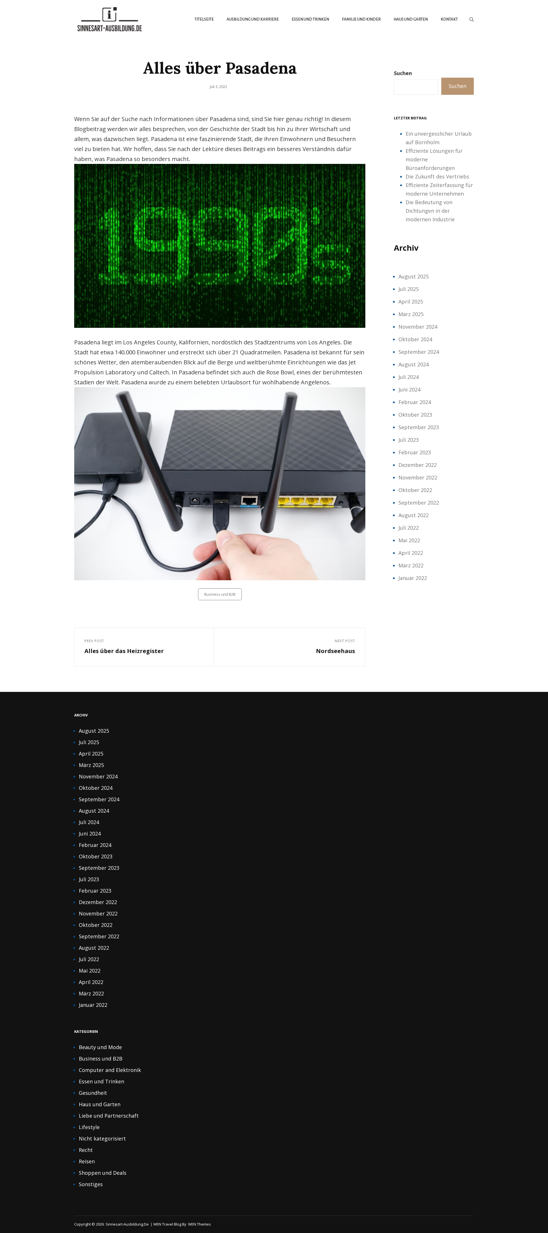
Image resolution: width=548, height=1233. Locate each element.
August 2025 (413, 276)
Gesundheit (93, 1092)
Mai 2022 (409, 540)
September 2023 (418, 427)
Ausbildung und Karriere (253, 19)
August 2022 (413, 515)
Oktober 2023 (415, 414)
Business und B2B (219, 594)
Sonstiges (91, 1184)
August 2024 (413, 364)
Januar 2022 (412, 578)
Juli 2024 (408, 376)
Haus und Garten (411, 19)
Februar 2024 (414, 402)
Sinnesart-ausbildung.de (127, 1224)
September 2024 (418, 351)
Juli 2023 (408, 439)
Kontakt (449, 19)
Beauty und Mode (100, 1047)
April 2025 (410, 301)
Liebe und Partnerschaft (109, 1115)
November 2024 (417, 326)
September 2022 (418, 502)
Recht (86, 1149)
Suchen (403, 73)
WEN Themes (199, 1224)
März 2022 (411, 565)
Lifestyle (89, 1127)
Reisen (87, 1161)
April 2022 (410, 552)
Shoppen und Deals (102, 1172)
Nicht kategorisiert (102, 1138)
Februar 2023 (414, 452)
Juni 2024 (409, 389)
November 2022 (417, 477)
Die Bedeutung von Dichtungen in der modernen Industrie (430, 211)
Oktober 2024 (415, 339)
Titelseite (204, 19)
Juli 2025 (408, 289)
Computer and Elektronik (110, 1070)
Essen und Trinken (310, 19)
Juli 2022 (408, 527)
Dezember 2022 (417, 464)
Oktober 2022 (415, 490)
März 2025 (411, 314)
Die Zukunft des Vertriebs (437, 176)
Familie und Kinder (361, 19)
